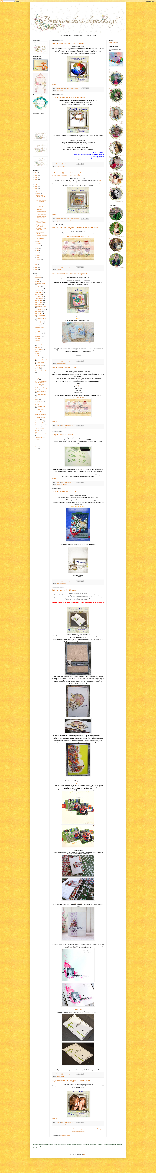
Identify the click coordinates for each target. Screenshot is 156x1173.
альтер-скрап (38, 277)
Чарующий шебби (39, 443)
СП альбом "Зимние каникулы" (40, 418)
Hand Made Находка (78, 397)
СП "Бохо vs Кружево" (40, 370)
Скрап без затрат (39, 365)
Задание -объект (39, 304)
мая (37, 252)
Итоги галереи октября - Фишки (64, 368)
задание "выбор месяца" (62, 484)
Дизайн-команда (60, 220)
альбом (36, 275)
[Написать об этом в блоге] (84, 88)
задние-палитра (38, 323)
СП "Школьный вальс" (40, 406)
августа (38, 245)
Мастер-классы (91, 35)
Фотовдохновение (39, 437)
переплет (37, 353)
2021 (36, 175)
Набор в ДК (38, 342)
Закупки (37, 325)
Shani (77, 385)
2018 (36, 182)
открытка (37, 351)
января (38, 262)
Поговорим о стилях (40, 355)
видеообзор (37, 286)
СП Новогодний (39, 422)
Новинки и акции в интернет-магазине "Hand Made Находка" (75, 228)
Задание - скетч (38, 300)
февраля (38, 259)
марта (38, 257)
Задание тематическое (40, 315)
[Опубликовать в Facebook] (87, 88)
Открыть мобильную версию (78, 1131)
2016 (36, 186)
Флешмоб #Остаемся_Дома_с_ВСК (41, 433)
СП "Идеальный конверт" (39, 378)
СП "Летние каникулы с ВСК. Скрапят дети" (41, 382)
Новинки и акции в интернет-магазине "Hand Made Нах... (41, 213)
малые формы (38, 331)
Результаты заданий (61, 166)
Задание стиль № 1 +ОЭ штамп (64, 590)
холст (36, 441)
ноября (38, 193)
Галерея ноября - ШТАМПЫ (62, 434)
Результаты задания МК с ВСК (64, 491)
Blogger (85, 1154)
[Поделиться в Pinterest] (88, 88)
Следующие (55, 1129)
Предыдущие (100, 1129)
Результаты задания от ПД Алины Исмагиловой (71, 1081)
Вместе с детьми (39, 288)
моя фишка (37, 340)
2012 (36, 269)
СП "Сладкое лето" (39, 401)
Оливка (78, 784)
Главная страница (65, 35)
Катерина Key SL (78, 1009)
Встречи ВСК (38, 290)
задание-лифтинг (39, 322)
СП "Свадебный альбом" (41, 391)
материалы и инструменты (38, 335)
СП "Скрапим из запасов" (39, 398)
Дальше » (54, 84)
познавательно (38, 357)
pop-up (36, 448)
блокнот (37, 281)
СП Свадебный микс (40, 424)
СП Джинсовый (39, 421)
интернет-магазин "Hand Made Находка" (78, 236)
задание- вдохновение (40, 318)
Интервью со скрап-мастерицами (40, 328)
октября (38, 241)
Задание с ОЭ (60, 90)
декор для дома (38, 294)
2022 (36, 172)
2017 (36, 184)
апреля (38, 255)
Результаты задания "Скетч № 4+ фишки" (69, 97)
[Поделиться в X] (85, 88)
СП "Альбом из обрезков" (38, 368)
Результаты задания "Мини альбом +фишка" (69, 274)
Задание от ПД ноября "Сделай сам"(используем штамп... (41, 207)
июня (37, 250)
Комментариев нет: (75, 88)
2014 (36, 265)
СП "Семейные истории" (41, 394)
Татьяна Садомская (78, 943)
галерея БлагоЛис (39, 292)
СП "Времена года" (39, 376)
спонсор (59, 269)
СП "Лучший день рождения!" (39, 385)
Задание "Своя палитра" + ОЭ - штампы (68, 43)
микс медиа (37, 338)
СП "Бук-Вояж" (38, 374)
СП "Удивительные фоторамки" (39, 403)
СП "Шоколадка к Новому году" (39, 410)
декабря (38, 191)
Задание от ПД (68, 220)
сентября (38, 243)
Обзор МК (37, 347)
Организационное (39, 349)
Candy (36, 447)
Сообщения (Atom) (65, 1135)
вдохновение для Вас (40, 283)
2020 (36, 177)
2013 (36, 267)
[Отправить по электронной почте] (82, 88)
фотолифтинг (38, 439)
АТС (36, 279)
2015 (36, 189)
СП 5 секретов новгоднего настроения (40, 413)
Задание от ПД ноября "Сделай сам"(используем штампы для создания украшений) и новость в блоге (75, 174)
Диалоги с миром (39, 296)
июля (37, 248)
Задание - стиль (60, 1076)
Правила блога (78, 35)
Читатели (37, 445)
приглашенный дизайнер (41, 359)
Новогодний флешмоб (40, 344)
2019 (36, 179)
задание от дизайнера (40, 309)
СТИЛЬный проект (39, 428)
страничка (37, 430)
